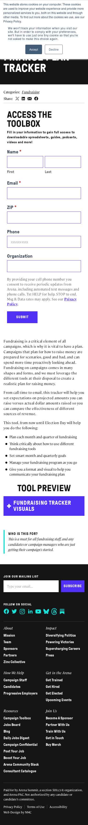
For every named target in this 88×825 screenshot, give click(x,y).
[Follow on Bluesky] (46, 611)
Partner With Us (57, 725)
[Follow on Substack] (62, 611)
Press (50, 655)
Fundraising (30, 92)
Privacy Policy (13, 807)
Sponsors (11, 649)
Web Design (12, 812)
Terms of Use (36, 807)
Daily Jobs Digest (16, 738)
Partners (10, 655)
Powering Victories (60, 642)
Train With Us (55, 731)
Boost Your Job (15, 758)
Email (14, 183)
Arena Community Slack (21, 764)
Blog (7, 731)
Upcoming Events (59, 700)
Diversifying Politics (61, 635)
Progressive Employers (21, 693)
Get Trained (54, 680)
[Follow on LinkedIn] (30, 611)
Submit (22, 317)
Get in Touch (55, 738)
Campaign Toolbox (17, 718)
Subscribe (73, 586)
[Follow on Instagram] (22, 611)
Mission (9, 635)
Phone (13, 231)
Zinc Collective (14, 662)
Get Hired (53, 687)
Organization (20, 256)
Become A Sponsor (59, 718)
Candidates (12, 687)
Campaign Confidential (21, 745)
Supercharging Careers (63, 649)
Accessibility (58, 807)
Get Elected (54, 693)
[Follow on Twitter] (14, 611)
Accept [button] (33, 49)
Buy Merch (53, 745)
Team (7, 642)
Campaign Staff (15, 680)
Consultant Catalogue (20, 771)
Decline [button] (54, 49)
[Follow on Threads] (54, 611)
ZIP (12, 207)
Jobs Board (12, 725)
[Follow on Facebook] (6, 611)
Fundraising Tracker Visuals (42, 506)
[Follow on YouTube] (38, 611)
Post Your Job (14, 751)
